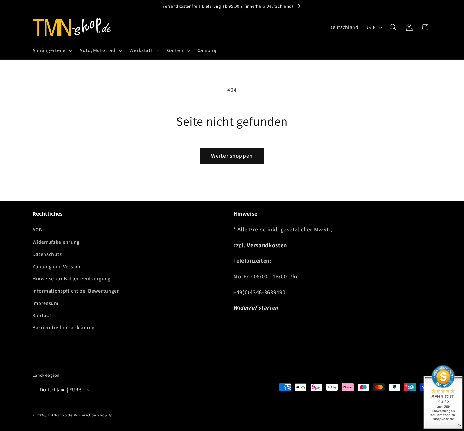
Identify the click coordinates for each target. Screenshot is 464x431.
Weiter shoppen (232, 155)
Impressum (45, 303)
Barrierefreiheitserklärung (64, 327)
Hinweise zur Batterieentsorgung (71, 278)
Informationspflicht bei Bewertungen (76, 291)
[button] (51, 50)
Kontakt (42, 315)
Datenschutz (47, 254)
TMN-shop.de (60, 415)
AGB (37, 229)
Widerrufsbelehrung (56, 242)
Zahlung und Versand (57, 266)
